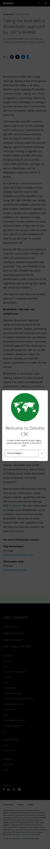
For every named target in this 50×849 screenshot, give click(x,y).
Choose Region (14, 453)
